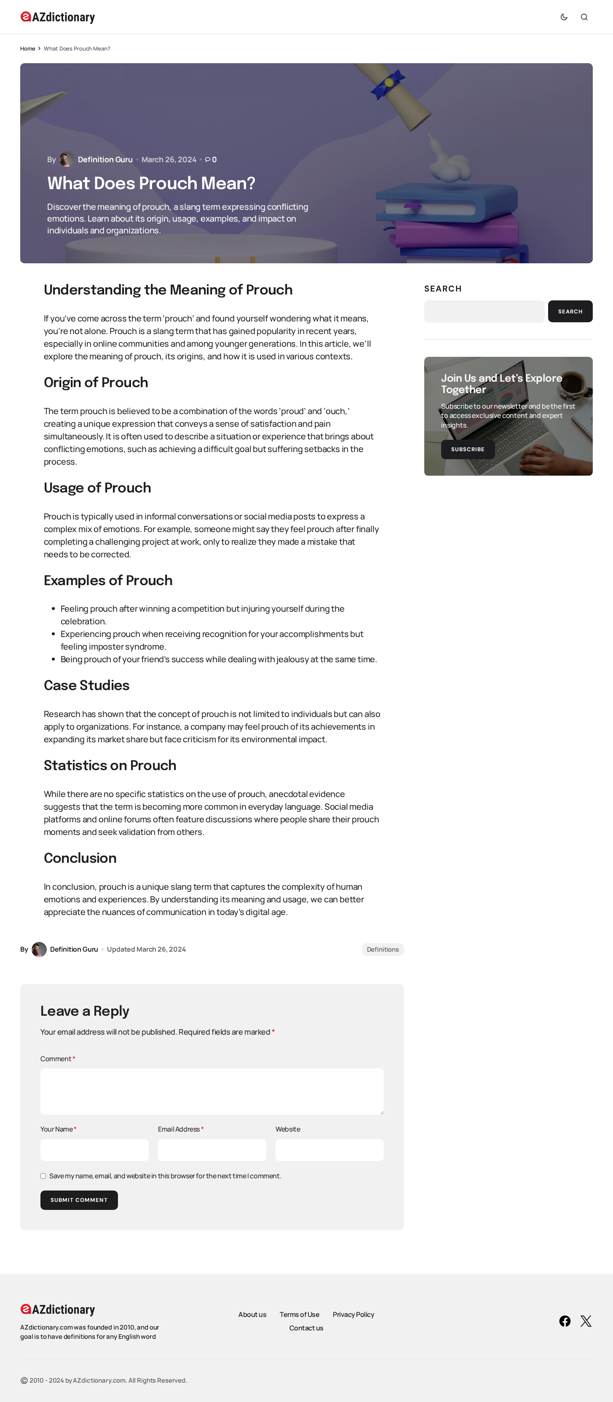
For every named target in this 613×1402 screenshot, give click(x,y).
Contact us (306, 1327)
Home (27, 48)
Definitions (383, 949)
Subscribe (468, 448)
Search (443, 289)
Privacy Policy (353, 1314)
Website (288, 1129)
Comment (57, 1058)
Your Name (58, 1129)
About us (252, 1314)
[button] (564, 16)
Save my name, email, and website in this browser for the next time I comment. (165, 1175)
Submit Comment (79, 1200)
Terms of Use (299, 1314)
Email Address (180, 1129)
